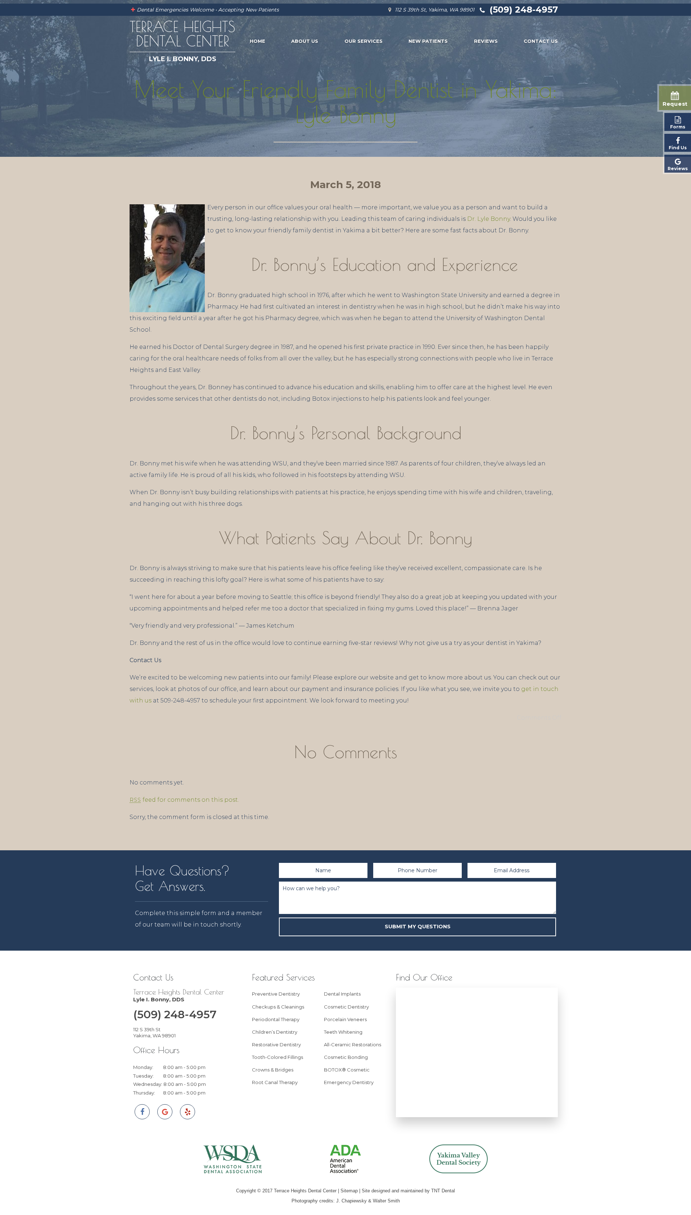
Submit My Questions (418, 926)
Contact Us (541, 41)
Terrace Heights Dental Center (178, 995)
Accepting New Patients (248, 9)
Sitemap (349, 1190)
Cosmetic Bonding (346, 1057)
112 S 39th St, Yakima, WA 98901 (433, 9)
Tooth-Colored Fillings (277, 1057)
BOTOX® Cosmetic (347, 1070)
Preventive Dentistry (276, 994)
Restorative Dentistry (276, 1044)
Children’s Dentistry (274, 1032)
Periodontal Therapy (275, 1019)
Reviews (486, 41)
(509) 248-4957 (522, 9)
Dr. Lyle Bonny (488, 218)
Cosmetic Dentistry (346, 1007)
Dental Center (182, 40)
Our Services (363, 41)
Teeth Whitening (343, 1032)
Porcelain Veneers (345, 1019)
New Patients (428, 41)
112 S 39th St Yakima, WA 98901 (154, 1032)
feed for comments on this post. (184, 799)
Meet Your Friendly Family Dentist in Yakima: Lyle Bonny (345, 102)
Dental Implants (342, 994)
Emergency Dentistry (349, 1082)
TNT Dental (443, 1190)
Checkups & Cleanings (278, 1007)
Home (257, 41)
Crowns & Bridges (272, 1070)
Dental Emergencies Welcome (175, 9)
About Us (304, 41)
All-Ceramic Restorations (352, 1044)
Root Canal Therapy (275, 1082)
